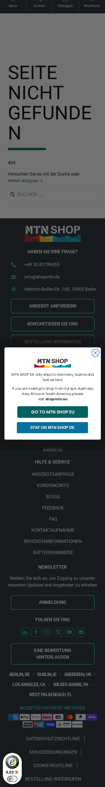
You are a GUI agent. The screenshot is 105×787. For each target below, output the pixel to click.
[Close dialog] (95, 353)
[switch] (12, 779)
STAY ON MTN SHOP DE (52, 428)
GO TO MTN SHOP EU (52, 412)
